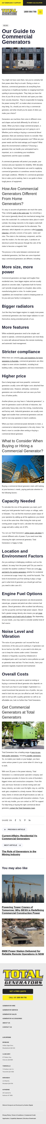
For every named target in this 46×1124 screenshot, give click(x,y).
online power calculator (33, 533)
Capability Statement (16, 1118)
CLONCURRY (6, 1054)
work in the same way (20, 213)
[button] (41, 12)
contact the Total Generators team (22, 808)
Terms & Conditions (18, 1115)
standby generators (33, 756)
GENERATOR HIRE (9, 1005)
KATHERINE (6, 1089)
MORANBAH (6, 1077)
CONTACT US (7, 1027)
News (5, 25)
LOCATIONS (7, 1037)
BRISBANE (6, 1042)
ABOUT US (6, 1023)
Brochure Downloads (30, 1118)
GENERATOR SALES (9, 1014)
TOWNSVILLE (6, 1066)
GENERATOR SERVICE (10, 1010)
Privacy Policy (7, 1115)
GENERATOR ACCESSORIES (12, 1018)
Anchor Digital (28, 1105)
